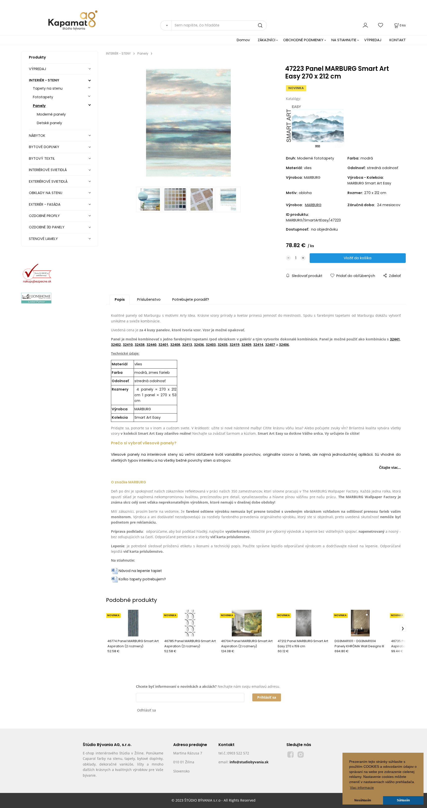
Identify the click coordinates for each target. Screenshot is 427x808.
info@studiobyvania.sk (249, 762)
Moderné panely (51, 114)
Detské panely (49, 122)
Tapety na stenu (48, 88)
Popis (120, 299)
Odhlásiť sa (146, 710)
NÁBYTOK (37, 135)
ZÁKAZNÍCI (266, 40)
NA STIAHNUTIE (343, 40)
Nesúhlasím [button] (362, 800)
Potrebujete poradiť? (190, 299)
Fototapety (43, 97)
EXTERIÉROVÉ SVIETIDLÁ (48, 181)
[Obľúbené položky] (381, 25)
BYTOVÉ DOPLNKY (44, 146)
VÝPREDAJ (373, 40)
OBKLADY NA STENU (45, 192)
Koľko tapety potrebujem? (142, 579)
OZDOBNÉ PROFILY (44, 215)
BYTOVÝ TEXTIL (42, 158)
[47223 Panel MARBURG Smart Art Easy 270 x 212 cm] (188, 122)
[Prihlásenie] (365, 25)
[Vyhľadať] (165, 25)
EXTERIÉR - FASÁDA (45, 204)
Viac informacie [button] (362, 787)
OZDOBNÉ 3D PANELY (46, 227)
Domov (243, 40)
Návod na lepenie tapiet (140, 570)
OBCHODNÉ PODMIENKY (303, 40)
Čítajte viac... (390, 467)
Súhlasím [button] (403, 800)
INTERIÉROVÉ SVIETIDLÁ (48, 169)
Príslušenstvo (149, 299)
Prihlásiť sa (266, 697)
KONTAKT (397, 40)
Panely (39, 105)
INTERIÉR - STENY (44, 80)
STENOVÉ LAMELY (43, 238)
